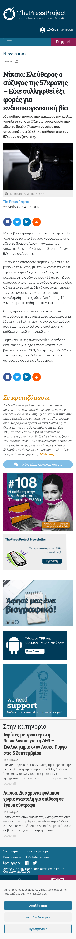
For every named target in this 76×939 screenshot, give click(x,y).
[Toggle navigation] (9, 42)
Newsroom (14, 54)
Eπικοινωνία (12, 857)
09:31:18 (34, 207)
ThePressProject (41, 12)
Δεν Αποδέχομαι (38, 917)
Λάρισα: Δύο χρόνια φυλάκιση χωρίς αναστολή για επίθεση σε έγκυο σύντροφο (33, 799)
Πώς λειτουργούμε (35, 851)
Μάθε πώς (46, 454)
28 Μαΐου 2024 (14, 207)
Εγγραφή (67, 29)
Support (63, 41)
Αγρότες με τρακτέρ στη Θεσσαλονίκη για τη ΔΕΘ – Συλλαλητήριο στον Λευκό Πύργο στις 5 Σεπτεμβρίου (34, 744)
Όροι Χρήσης (12, 863)
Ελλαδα (9, 61)
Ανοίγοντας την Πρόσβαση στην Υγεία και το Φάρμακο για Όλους (33, 870)
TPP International (38, 857)
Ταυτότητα (10, 851)
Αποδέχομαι (38, 905)
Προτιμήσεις (38, 929)
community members (48, 18)
